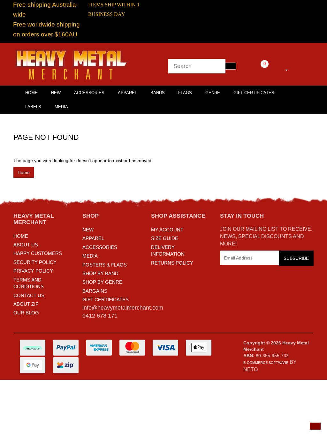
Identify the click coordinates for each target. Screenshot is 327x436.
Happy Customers (37, 253)
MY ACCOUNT (167, 229)
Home (24, 172)
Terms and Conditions (28, 283)
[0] (256, 68)
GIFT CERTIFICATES (105, 299)
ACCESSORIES (99, 247)
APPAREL (93, 238)
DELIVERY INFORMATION (168, 250)
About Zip (26, 304)
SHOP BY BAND (100, 273)
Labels (33, 106)
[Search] (230, 66)
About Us (25, 244)
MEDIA (90, 256)
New (56, 92)
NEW (88, 229)
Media (61, 106)
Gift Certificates (253, 92)
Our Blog (26, 312)
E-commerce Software (265, 363)
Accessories (89, 92)
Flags (185, 92)
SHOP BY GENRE (102, 282)
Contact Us (28, 295)
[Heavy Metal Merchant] (73, 63)
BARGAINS (94, 291)
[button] (315, 426)
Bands (157, 92)
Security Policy (35, 262)
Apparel (127, 92)
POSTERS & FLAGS (104, 264)
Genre (212, 92)
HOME (31, 92)
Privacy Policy (33, 271)
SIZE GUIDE (164, 238)
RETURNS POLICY (172, 263)
